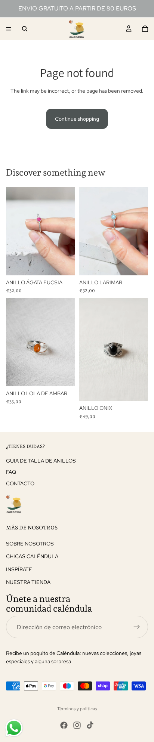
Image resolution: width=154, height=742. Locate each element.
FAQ (11, 472)
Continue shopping (77, 118)
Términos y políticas (77, 709)
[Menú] (8, 28)
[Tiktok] (90, 725)
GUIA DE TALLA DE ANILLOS (41, 460)
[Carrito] (145, 29)
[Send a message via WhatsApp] (14, 728)
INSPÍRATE (19, 569)
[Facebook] (63, 725)
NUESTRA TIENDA (28, 582)
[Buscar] (24, 29)
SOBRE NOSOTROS (30, 543)
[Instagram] (77, 725)
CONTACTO (20, 483)
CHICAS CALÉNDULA (32, 556)
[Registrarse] (137, 627)
